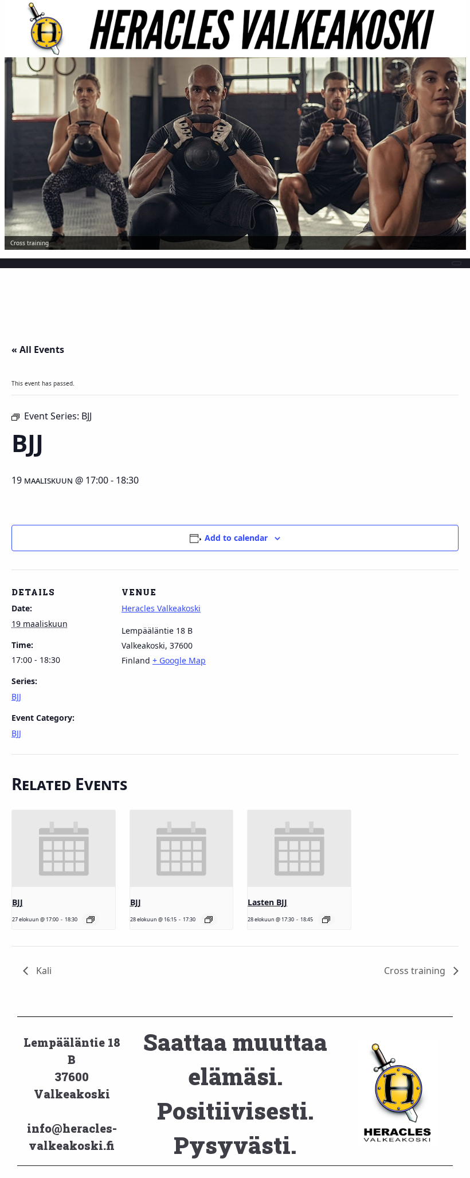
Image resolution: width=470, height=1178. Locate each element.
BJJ (16, 696)
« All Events (37, 349)
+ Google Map (179, 660)
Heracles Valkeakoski (161, 608)
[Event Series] (91, 919)
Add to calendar (236, 537)
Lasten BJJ (267, 902)
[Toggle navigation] (456, 263)
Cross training (416, 970)
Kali (43, 970)
